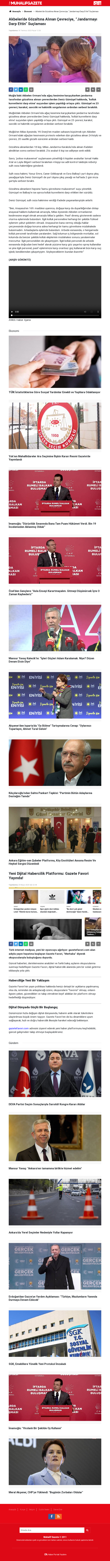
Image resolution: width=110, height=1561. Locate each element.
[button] (87, 89)
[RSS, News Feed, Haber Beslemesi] (58, 1516)
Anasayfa (12, 1509)
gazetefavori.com (19, 1028)
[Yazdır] (31, 89)
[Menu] (100, 3)
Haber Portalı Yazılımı (57, 1554)
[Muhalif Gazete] (26, 3)
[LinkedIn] (21, 89)
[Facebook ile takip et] (51, 1516)
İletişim (32, 1509)
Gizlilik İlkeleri (44, 1509)
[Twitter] (16, 89)
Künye (22, 1509)
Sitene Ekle (57, 1509)
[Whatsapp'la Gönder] (26, 89)
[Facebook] (11, 89)
